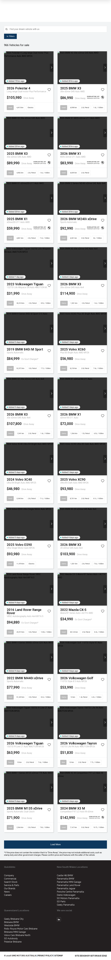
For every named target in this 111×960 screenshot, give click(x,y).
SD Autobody (11, 938)
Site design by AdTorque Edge (91, 956)
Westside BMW (12, 925)
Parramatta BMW (65, 878)
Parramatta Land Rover (68, 885)
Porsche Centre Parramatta (70, 891)
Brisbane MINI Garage (15, 932)
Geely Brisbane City (14, 919)
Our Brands (9, 888)
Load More (55, 844)
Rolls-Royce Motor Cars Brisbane (20, 928)
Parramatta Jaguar (66, 888)
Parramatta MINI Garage (69, 882)
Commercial (10, 878)
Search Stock (10, 882)
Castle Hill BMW (65, 875)
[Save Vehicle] (49, 90)
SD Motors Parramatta (68, 898)
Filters (11, 36)
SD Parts (61, 901)
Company (9, 875)
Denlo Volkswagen (66, 895)
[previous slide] (6, 68)
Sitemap (58, 956)
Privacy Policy (45, 956)
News (7, 891)
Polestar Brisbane (13, 941)
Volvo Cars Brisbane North (17, 935)
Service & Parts (11, 885)
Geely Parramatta (65, 904)
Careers (8, 895)
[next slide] (51, 68)
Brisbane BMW (11, 922)
